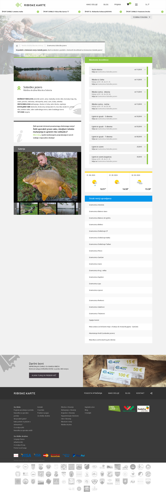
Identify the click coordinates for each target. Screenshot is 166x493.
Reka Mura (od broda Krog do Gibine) (102, 340)
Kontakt (140, 393)
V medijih (88, 413)
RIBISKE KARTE (35, 5)
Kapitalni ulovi (90, 407)
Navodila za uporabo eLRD (23, 430)
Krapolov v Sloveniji (68, 413)
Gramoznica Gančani (96, 257)
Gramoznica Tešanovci (97, 314)
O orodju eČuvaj (19, 445)
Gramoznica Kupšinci (96, 277)
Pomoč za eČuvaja (20, 448)
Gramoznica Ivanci (95, 264)
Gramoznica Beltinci (96, 225)
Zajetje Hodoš (94, 320)
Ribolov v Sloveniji (67, 407)
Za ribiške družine (43, 416)
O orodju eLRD (19, 427)
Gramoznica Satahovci (97, 307)
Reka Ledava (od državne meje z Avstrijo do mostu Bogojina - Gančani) (113, 327)
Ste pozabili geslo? (20, 419)
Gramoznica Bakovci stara (98, 211)
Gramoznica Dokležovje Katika (99, 238)
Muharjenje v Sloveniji (68, 410)
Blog (106, 4)
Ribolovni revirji (66, 422)
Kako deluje (92, 4)
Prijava (117, 4)
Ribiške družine (66, 425)
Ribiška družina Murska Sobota (32, 46)
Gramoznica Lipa (95, 284)
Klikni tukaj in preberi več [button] (44, 375)
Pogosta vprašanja (93, 393)
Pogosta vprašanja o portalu (24, 410)
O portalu (40, 410)
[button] (136, 4)
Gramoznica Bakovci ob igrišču (99, 218)
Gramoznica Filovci (95, 251)
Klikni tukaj (37, 135)
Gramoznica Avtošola (96, 205)
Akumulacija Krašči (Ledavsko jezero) (102, 333)
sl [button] (146, 4)
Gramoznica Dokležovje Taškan (100, 244)
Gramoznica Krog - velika (97, 270)
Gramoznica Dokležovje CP (98, 231)
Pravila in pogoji (43, 413)
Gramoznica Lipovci (96, 290)
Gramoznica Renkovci (96, 300)
